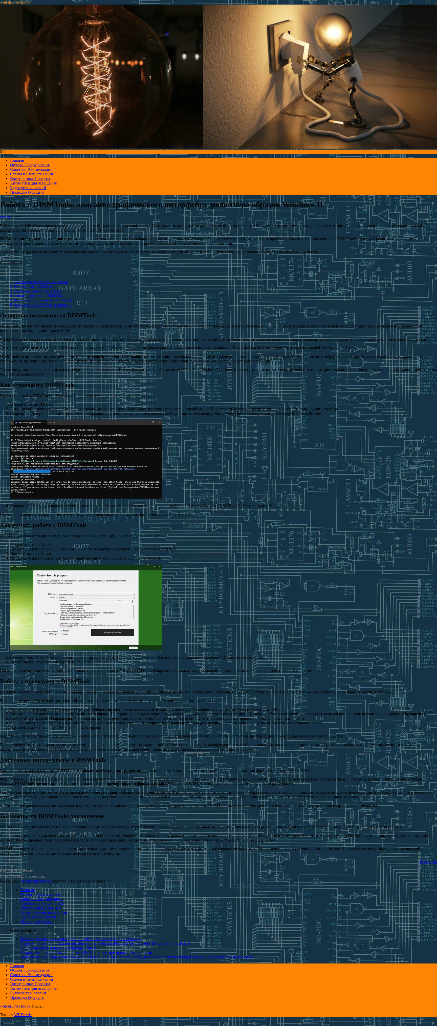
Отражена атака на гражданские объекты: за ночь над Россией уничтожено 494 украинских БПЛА (105, 943)
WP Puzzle (23, 1015)
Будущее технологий (28, 188)
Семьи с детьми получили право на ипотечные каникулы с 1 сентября (80, 939)
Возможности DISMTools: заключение (43, 305)
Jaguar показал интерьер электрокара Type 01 (59, 948)
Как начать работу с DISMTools (37, 291)
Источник (428, 862)
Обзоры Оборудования (30, 165)
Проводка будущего (27, 192)
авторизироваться (35, 881)
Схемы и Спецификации (31, 174)
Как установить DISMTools (34, 286)
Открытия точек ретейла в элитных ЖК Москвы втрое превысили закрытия (86, 952)
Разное (6, 217)
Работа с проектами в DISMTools (39, 296)
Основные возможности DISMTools (41, 282)
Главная (17, 160)
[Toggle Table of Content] (4, 273)
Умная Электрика (15, 2)
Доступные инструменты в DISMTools (43, 300)
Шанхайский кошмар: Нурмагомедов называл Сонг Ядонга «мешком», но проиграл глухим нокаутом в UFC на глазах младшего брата (136, 957)
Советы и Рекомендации (31, 169)
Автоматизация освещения (33, 183)
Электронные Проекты (30, 178)
